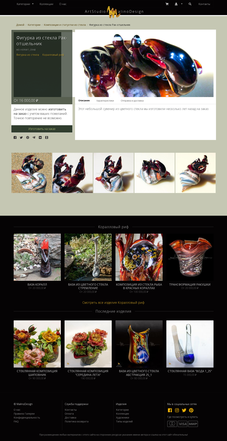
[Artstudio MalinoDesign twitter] (185, 410)
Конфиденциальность (27, 417)
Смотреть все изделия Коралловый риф (113, 302)
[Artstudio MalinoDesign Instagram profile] (177, 410)
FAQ (16, 421)
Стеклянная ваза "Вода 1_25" (190, 371)
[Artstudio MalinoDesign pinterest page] (191, 410)
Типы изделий (124, 421)
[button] (15, 137)
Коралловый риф (53, 55)
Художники (122, 417)
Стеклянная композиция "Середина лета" (88, 373)
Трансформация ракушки (190, 284)
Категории (34, 24)
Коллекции (46, 4)
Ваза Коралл (37, 284)
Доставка (70, 417)
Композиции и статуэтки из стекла (65, 24)
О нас (62, 4)
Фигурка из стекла (27, 55)
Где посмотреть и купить (182, 416)
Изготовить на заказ (41, 129)
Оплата (69, 413)
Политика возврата (76, 421)
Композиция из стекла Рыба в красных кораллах (139, 286)
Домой (20, 24)
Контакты (204, 4)
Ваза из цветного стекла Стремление (88, 286)
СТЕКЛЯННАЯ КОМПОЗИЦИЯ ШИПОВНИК (37, 373)
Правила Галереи (24, 413)
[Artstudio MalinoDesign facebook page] (170, 410)
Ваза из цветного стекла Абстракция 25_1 (139, 373)
